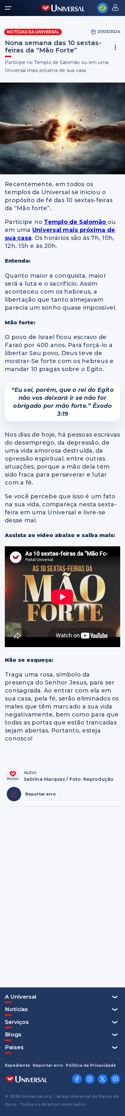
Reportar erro (48, 1065)
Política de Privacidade (91, 1065)
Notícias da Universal (33, 31)
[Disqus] (62, 896)
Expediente (17, 1065)
